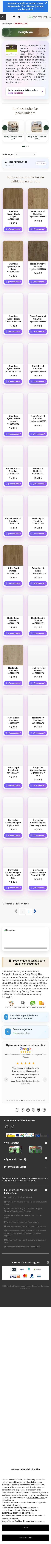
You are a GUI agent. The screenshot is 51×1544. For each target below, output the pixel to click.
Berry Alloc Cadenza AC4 (13, 137)
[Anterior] (4, 127)
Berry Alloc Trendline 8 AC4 (37, 137)
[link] (18, 1347)
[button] (25, 1397)
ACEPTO (25, 1528)
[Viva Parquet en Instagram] (12, 1363)
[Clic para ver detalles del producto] (13, 198)
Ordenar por (8, 154)
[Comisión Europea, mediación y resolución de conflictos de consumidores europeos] (41, 1372)
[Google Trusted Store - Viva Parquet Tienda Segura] (27, 1372)
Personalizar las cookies (33, 1521)
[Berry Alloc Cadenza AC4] (13, 127)
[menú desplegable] (17, 17)
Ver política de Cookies (12, 1521)
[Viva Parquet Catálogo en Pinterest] (6, 1363)
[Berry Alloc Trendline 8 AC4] (37, 127)
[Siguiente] (46, 127)
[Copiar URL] (44, 1347)
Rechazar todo (25, 1538)
